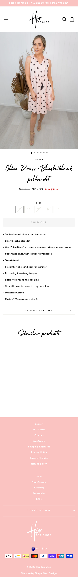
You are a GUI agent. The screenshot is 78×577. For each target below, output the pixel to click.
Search (39, 424)
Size (39, 203)
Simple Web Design (46, 573)
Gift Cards (39, 430)
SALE (39, 499)
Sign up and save (39, 510)
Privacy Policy (39, 452)
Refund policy (39, 464)
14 (48, 209)
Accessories (39, 493)
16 (58, 209)
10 (28, 209)
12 (38, 209)
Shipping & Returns (38, 310)
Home (38, 159)
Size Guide (39, 441)
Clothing (39, 488)
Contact (39, 435)
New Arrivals (39, 482)
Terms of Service (39, 458)
